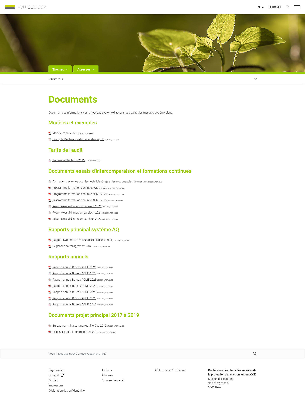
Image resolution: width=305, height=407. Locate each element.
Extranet (53, 375)
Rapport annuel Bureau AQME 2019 (74, 304)
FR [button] (259, 7)
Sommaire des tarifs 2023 (68, 160)
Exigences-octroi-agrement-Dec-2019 (75, 331)
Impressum (55, 385)
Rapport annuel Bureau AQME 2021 (74, 292)
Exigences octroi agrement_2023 (72, 246)
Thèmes (107, 370)
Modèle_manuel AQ (64, 133)
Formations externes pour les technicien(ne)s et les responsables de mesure (99, 181)
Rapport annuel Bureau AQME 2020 (74, 298)
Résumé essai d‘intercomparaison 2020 (77, 218)
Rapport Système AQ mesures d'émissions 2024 (82, 239)
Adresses (107, 375)
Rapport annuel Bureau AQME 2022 (74, 285)
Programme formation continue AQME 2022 (79, 200)
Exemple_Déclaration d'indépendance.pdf (78, 139)
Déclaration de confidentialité (66, 390)
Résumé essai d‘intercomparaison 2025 (77, 206)
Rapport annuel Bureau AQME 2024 (74, 273)
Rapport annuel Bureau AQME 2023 (74, 279)
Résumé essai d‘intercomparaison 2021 (77, 212)
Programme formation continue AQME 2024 (79, 194)
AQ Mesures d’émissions (170, 370)
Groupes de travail (113, 380)
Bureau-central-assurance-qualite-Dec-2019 (79, 325)
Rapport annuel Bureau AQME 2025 (74, 267)
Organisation (56, 370)
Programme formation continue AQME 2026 (79, 187)
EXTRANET (275, 7)
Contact (53, 380)
